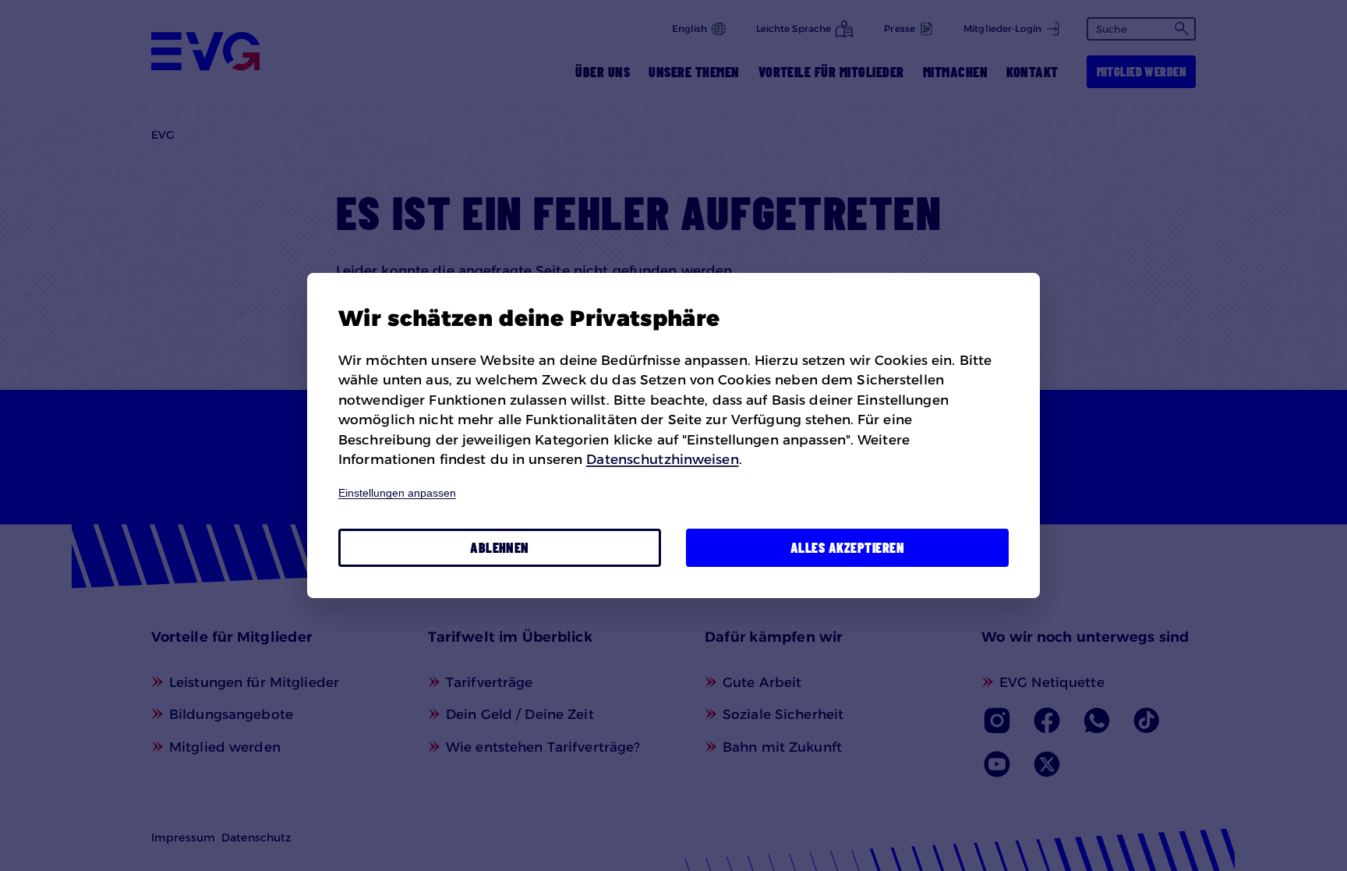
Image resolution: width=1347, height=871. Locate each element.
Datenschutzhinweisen (662, 459)
